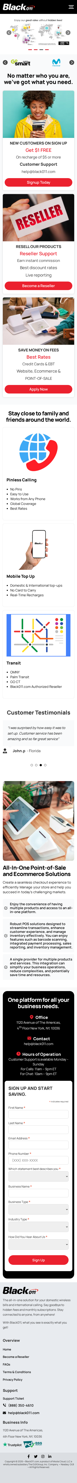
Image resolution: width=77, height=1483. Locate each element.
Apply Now (38, 389)
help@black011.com (38, 171)
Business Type (19, 1201)
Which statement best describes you (34, 1168)
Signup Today (38, 182)
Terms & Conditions (17, 1372)
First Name (16, 1107)
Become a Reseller (38, 285)
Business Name (20, 1186)
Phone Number (19, 1153)
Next (68, 32)
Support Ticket (13, 1399)
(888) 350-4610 (21, 1405)
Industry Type (18, 1219)
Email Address (19, 1138)
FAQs (6, 1364)
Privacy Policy (12, 1380)
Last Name (16, 1123)
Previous (9, 32)
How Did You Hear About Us (27, 1236)
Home (7, 1349)
